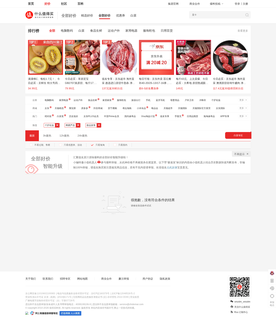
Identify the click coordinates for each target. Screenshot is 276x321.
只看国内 (123, 145)
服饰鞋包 (149, 30)
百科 (81, 3)
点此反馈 (172, 167)
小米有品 (141, 108)
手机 (148, 100)
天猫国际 (182, 108)
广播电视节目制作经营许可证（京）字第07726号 (50, 300)
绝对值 (48, 116)
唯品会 (154, 108)
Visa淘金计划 (148, 116)
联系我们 (48, 278)
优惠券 (120, 15)
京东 (47, 108)
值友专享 (164, 116)
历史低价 (73, 116)
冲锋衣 (202, 100)
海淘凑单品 (209, 116)
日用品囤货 (192, 116)
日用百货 (167, 30)
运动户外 (114, 30)
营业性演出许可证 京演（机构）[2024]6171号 (48, 297)
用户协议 (148, 278)
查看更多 (243, 30)
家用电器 (131, 30)
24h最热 (82, 135)
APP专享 (224, 116)
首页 (31, 3)
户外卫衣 (189, 100)
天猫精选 (59, 108)
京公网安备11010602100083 (40, 293)
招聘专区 (65, 278)
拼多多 (84, 108)
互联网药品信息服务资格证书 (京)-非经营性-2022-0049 (100, 297)
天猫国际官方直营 (201, 108)
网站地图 (82, 278)
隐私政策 (165, 278)
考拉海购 (126, 108)
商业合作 (194, 3)
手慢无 (178, 116)
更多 (241, 100)
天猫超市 (168, 108)
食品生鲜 (96, 30)
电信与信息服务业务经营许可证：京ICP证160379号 (83, 293)
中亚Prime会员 (111, 116)
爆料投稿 (215, 3)
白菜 (133, 15)
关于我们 (30, 278)
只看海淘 (100, 145)
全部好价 (105, 15)
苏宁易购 (112, 108)
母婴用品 (174, 100)
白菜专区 (238, 135)
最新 (32, 135)
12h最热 (64, 135)
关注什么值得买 (242, 307)
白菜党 (60, 116)
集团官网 (173, 3)
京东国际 (220, 108)
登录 (237, 3)
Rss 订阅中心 (241, 312)
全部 (52, 30)
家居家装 (107, 100)
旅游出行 (135, 100)
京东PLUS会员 (91, 116)
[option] (46, 66)
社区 (64, 3)
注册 (245, 3)
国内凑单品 (130, 116)
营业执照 (134, 297)
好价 (47, 3)
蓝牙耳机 (160, 100)
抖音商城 (98, 108)
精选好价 (87, 15)
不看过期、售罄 (42, 145)
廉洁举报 (123, 278)
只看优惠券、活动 (72, 145)
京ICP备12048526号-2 (123, 293)
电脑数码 (67, 30)
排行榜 (33, 31)
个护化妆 (215, 100)
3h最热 (47, 135)
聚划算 (72, 108)
